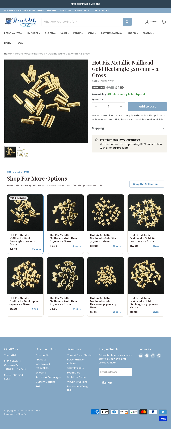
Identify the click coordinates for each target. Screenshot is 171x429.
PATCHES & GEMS (111, 33)
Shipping (41, 372)
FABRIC (77, 33)
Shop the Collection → (146, 184)
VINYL (91, 33)
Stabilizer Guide (76, 377)
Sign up (106, 383)
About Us (41, 359)
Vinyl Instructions (77, 382)
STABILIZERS (65, 10)
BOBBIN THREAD (82, 10)
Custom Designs (45, 382)
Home (8, 53)
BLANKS (147, 33)
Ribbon (131, 33)
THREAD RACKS (101, 10)
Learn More (73, 372)
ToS (38, 386)
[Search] (127, 22)
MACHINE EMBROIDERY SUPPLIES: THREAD (24, 10)
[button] (10, 152)
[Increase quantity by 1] (121, 106)
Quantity (97, 99)
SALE (20, 42)
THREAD (49, 33)
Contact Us (42, 355)
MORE (7, 42)
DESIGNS (51, 10)
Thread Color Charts (79, 355)
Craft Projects (75, 368)
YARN (64, 33)
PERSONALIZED (12, 33)
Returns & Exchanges (48, 377)
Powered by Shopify (15, 414)
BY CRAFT (33, 33)
